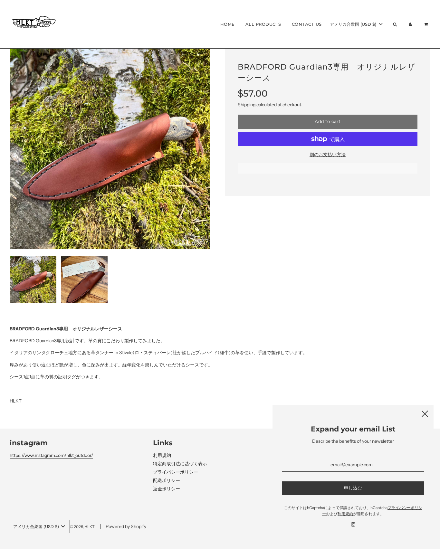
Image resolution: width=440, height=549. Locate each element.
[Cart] (426, 24)
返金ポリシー (166, 489)
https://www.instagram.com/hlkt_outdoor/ (51, 455)
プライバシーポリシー (175, 472)
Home (227, 24)
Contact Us (307, 24)
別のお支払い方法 (328, 154)
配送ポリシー (166, 480)
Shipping (246, 104)
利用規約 (162, 455)
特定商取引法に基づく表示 (180, 464)
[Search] (394, 24)
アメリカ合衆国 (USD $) (354, 24)
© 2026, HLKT (82, 526)
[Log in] (410, 24)
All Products (263, 24)
